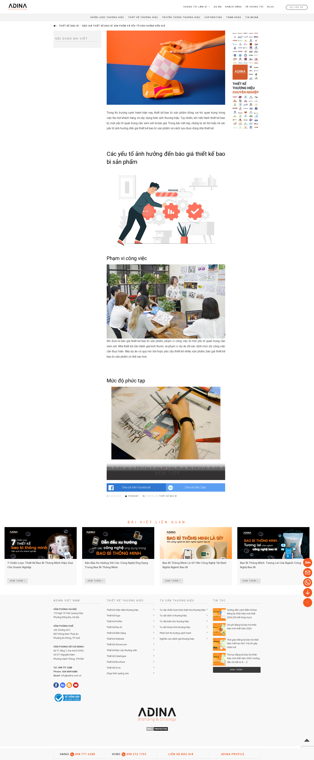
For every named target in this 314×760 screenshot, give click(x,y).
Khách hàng (233, 7)
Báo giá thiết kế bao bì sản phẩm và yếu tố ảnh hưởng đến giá (123, 26)
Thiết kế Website (115, 638)
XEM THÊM (17, 581)
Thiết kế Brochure (116, 662)
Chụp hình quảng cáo (118, 673)
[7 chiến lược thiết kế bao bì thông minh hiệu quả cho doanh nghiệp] (41, 542)
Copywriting (213, 17)
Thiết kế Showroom (117, 644)
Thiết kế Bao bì (114, 627)
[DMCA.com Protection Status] (157, 728)
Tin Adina (251, 17)
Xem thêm (236, 670)
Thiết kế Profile (114, 621)
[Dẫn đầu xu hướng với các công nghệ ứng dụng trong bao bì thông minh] (118, 542)
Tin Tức (219, 600)
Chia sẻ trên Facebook (136, 487)
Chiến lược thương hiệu (107, 17)
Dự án (218, 7)
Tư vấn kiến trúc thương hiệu (174, 621)
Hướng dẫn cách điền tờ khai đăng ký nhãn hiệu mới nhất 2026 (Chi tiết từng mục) (242, 614)
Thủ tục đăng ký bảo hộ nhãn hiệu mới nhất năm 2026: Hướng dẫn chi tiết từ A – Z (243, 658)
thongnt (133, 496)
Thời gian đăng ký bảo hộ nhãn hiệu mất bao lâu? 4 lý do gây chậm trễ (243, 643)
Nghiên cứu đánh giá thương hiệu (177, 638)
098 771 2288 (65, 667)
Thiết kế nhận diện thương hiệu (122, 610)
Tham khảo (233, 17)
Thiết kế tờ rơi (113, 667)
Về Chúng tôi (254, 7)
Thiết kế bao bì (69, 26)
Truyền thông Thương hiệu (181, 17)
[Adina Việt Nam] (16, 7)
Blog (270, 7)
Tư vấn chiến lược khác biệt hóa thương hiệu (183, 610)
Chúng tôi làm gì (195, 7)
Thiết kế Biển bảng (116, 633)
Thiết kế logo (113, 615)
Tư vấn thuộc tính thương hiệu (175, 627)
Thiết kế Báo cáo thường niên (122, 650)
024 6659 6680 (69, 671)
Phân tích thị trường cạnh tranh (175, 633)
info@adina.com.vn (71, 675)
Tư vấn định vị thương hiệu (173, 615)
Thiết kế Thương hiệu (143, 17)
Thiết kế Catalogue (116, 656)
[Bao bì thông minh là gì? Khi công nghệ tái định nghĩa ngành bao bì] (196, 542)
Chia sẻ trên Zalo (195, 487)
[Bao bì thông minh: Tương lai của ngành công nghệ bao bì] (273, 542)
